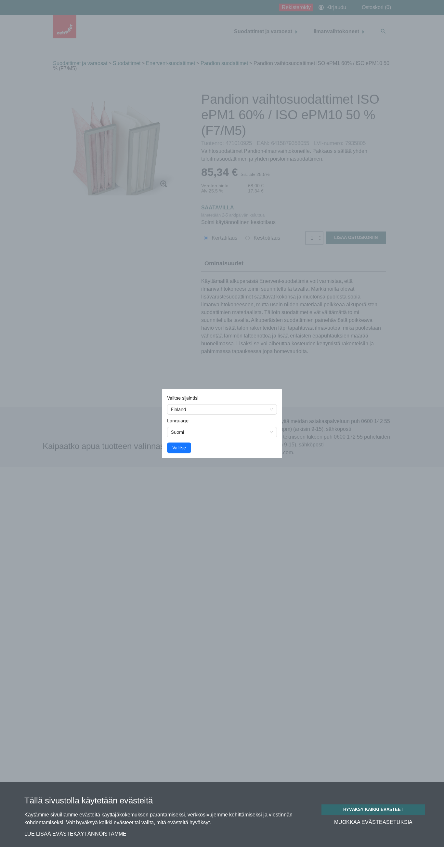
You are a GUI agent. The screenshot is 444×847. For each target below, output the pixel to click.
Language (178, 420)
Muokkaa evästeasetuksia (373, 822)
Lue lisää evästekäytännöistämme (75, 834)
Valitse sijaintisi (182, 398)
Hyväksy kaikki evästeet (373, 809)
